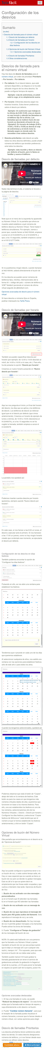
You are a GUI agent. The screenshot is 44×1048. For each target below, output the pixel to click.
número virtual (7, 76)
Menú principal (33, 1045)
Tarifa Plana (25, 301)
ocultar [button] (5, 31)
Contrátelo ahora (11, 1045)
